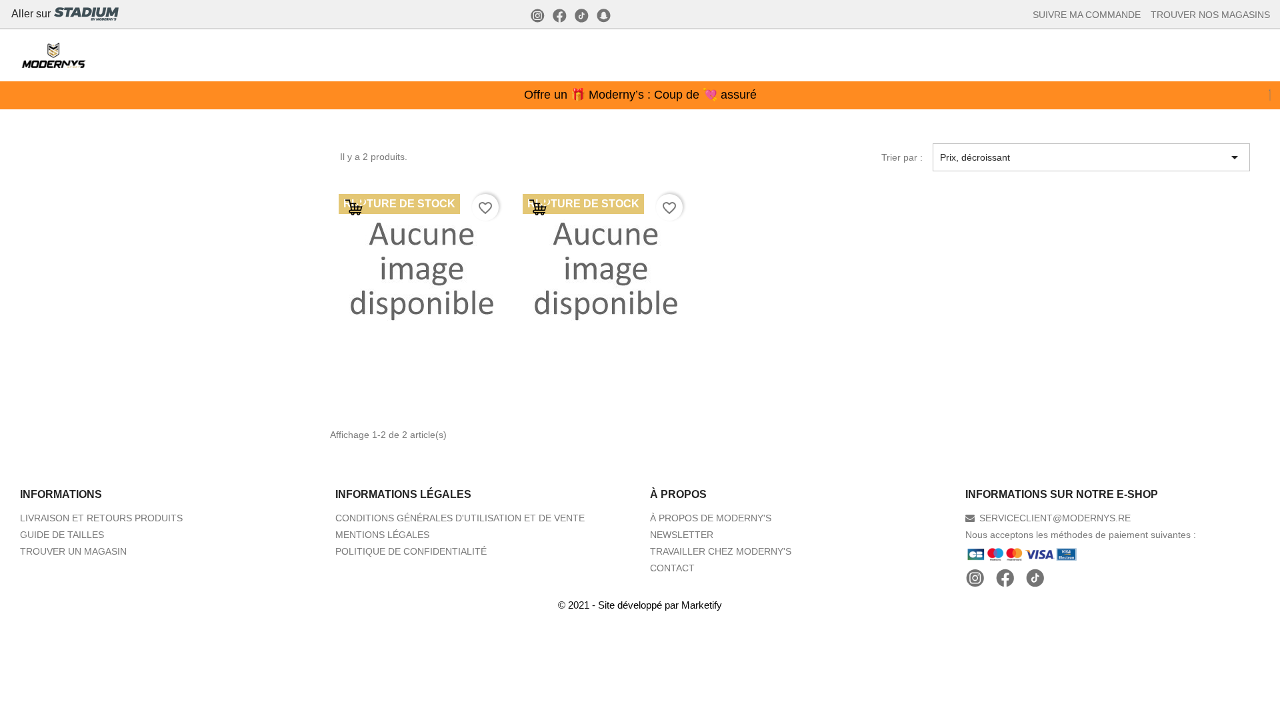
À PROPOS (678, 494)
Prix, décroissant (1091, 157)
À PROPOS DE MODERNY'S (710, 518)
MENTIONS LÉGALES (382, 534)
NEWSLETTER (681, 534)
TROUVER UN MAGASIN (73, 551)
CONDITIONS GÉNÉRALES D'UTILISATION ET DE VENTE (460, 518)
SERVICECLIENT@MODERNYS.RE (1055, 518)
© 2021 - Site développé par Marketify (640, 605)
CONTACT (672, 568)
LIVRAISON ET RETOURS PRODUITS (101, 518)
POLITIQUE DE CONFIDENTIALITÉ (411, 551)
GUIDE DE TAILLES (62, 534)
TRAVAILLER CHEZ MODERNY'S (720, 551)
